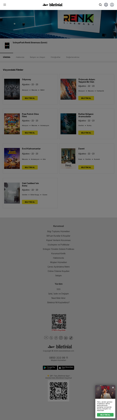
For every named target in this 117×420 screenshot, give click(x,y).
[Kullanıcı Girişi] (112, 5)
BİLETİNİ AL (105, 415)
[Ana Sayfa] (52, 5)
